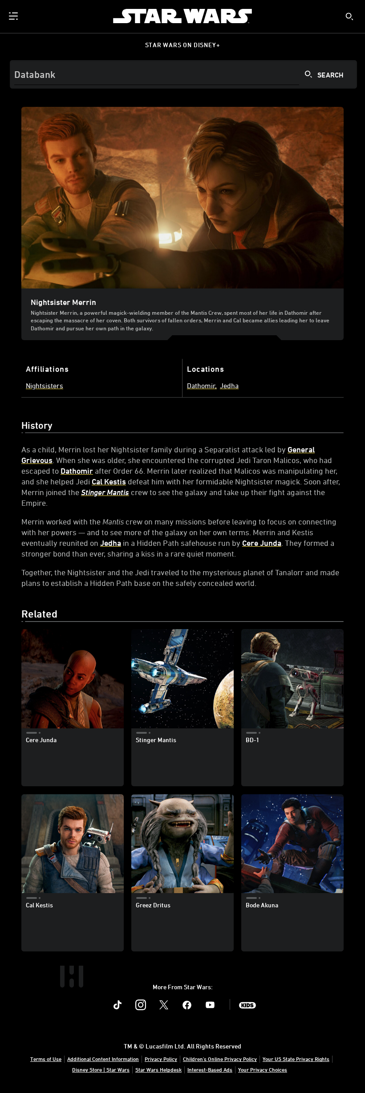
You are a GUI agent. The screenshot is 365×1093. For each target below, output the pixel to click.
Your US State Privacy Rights (296, 1059)
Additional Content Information (103, 1059)
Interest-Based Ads (209, 1069)
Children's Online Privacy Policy (220, 1059)
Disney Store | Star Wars (101, 1069)
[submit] (349, 16)
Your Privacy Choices (262, 1069)
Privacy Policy (161, 1059)
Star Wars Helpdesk (158, 1069)
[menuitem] (14, 16)
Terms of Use (45, 1059)
